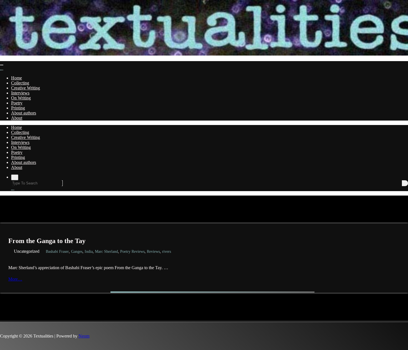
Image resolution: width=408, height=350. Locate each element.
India (89, 251)
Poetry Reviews (132, 251)
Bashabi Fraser (57, 251)
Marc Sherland (106, 251)
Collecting (20, 83)
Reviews (153, 251)
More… (17, 279)
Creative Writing (25, 88)
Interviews (20, 93)
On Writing (21, 98)
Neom (84, 336)
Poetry (16, 103)
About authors (23, 113)
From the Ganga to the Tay (46, 240)
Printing (18, 108)
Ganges (76, 251)
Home (16, 78)
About (16, 118)
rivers (166, 251)
